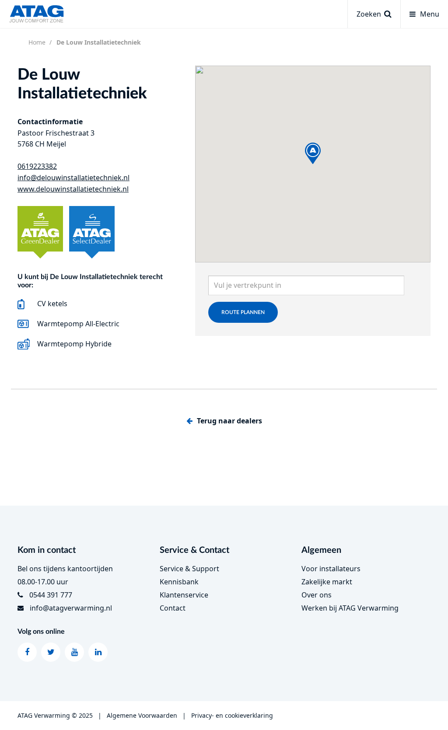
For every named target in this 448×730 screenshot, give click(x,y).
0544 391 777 (50, 595)
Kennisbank (179, 582)
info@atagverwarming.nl (71, 608)
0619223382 (37, 166)
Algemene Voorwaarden (142, 715)
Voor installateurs (330, 568)
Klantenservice (184, 595)
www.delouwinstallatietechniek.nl (73, 189)
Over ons (316, 595)
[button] (313, 153)
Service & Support (189, 568)
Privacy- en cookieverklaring (232, 715)
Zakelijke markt (326, 582)
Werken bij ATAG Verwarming (350, 608)
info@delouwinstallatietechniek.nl (74, 177)
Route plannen (243, 312)
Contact (173, 608)
